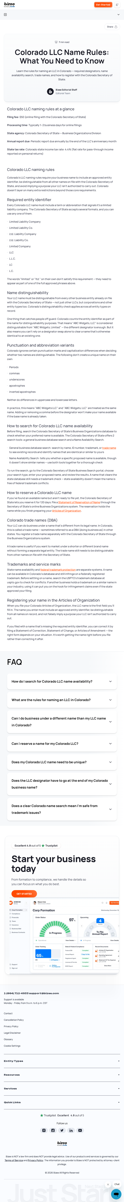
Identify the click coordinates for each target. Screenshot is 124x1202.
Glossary (8, 1039)
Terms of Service (14, 1160)
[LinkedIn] (71, 1130)
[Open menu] (117, 5)
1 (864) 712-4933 (16, 993)
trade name (109, 448)
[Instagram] (44, 1130)
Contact (8, 1013)
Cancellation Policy (14, 1019)
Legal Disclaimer (12, 1032)
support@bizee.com (44, 993)
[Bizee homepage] (9, 4)
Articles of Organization (66, 510)
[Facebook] (53, 1130)
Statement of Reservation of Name (79, 502)
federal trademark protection (58, 569)
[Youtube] (80, 1130)
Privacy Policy (11, 1026)
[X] (62, 1130)
